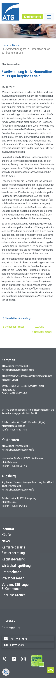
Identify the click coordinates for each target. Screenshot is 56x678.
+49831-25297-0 (18, 393)
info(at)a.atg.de (9, 502)
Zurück (40, 326)
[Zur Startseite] (37, 661)
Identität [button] (8, 529)
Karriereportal (32, 17)
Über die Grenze (14, 595)
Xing (5, 660)
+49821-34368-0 (18, 505)
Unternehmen (11, 572)
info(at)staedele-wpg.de (13, 425)
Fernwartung (18, 638)
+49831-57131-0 (18, 429)
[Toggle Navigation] (49, 17)
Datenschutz (11, 628)
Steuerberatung (13, 553)
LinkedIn (15, 660)
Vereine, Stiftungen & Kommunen (16, 586)
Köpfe (6, 534)
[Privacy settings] (5, 672)
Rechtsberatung (13, 559)
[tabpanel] (28, 31)
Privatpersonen (13, 578)
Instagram (23, 659)
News (15, 45)
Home (5, 45)
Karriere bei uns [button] (13, 547)
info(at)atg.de (8, 389)
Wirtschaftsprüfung (16, 565)
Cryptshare (17, 645)
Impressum (10, 620)
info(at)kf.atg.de (10, 462)
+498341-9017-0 (18, 465)
